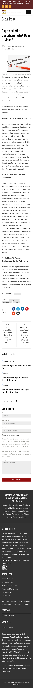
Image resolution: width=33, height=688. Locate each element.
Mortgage (17, 294)
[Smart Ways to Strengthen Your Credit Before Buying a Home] (5, 373)
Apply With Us (7, 579)
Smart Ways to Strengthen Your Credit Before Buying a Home (15, 378)
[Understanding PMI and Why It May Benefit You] (8, 361)
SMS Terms (13, 448)
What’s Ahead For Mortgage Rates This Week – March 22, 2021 (7, 333)
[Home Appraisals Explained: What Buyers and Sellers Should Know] (5, 385)
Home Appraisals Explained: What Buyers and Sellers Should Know (15, 390)
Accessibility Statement (11, 585)
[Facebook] (10, 6)
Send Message (16, 479)
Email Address (6, 420)
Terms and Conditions (10, 589)
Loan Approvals (7, 302)
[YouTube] (6, 6)
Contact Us (6, 596)
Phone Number (6, 428)
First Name (5, 413)
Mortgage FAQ (7, 582)
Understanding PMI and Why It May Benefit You (16, 366)
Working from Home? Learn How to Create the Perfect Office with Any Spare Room (24, 334)
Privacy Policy (5, 448)
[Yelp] (3, 6)
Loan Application (14, 300)
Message (4, 460)
